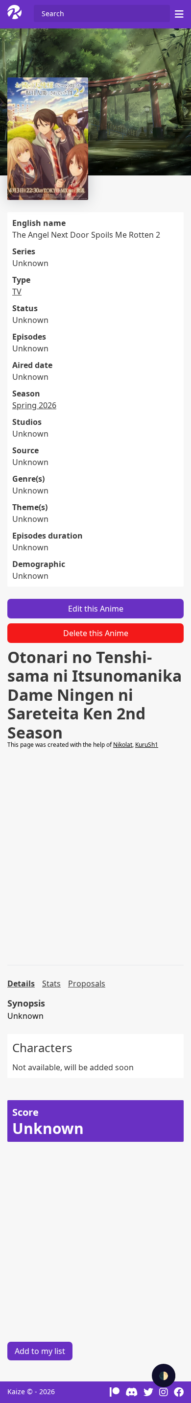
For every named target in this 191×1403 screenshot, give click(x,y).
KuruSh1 (146, 744)
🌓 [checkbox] (163, 1375)
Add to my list (40, 1351)
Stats (51, 983)
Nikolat (122, 744)
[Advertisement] (95, 857)
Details (21, 983)
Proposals (86, 983)
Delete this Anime (95, 633)
